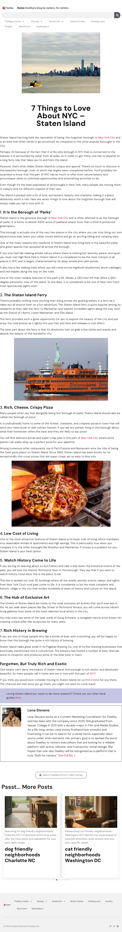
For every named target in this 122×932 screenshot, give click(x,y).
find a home (92, 679)
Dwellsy (9, 26)
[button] (4, 834)
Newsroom (24, 26)
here (18, 697)
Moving (35, 21)
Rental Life (54, 21)
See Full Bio (65, 755)
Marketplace (42, 26)
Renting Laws (98, 21)
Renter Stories (77, 21)
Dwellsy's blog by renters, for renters (43, 8)
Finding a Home (13, 21)
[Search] (117, 15)
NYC (80, 152)
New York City (106, 137)
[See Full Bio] (75, 755)
